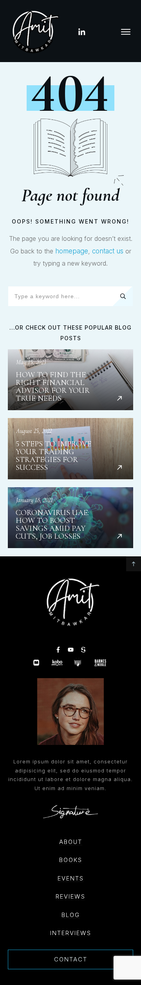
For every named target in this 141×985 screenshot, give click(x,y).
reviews (70, 896)
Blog (70, 915)
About (70, 842)
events (71, 878)
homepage (71, 251)
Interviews (70, 933)
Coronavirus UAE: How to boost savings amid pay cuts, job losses (70, 517)
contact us (107, 251)
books (70, 860)
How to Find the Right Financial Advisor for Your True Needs (70, 380)
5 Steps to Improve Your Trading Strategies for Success (70, 448)
